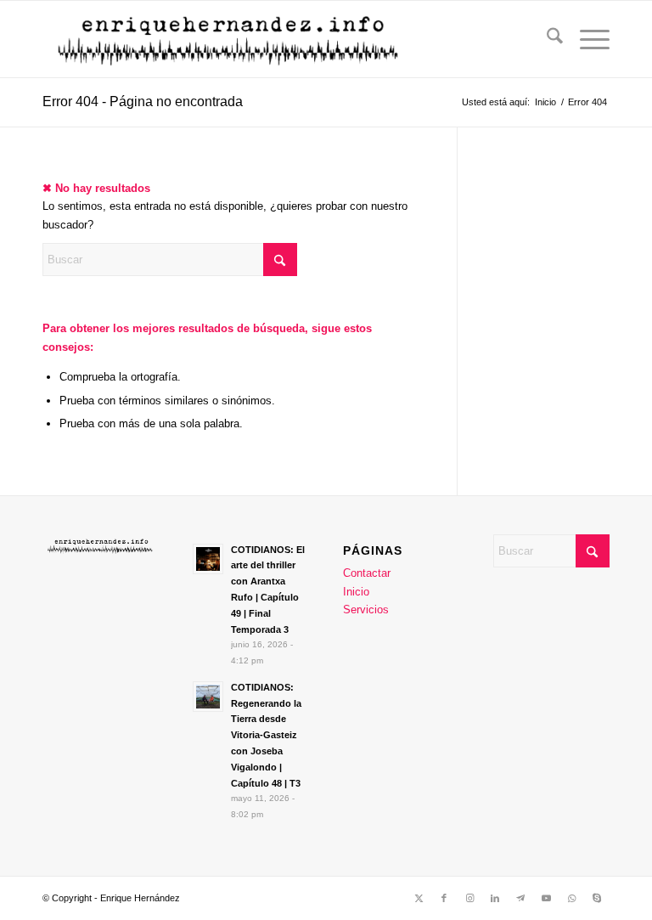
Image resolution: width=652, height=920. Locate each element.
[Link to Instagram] (469, 898)
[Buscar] (546, 39)
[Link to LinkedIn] (495, 898)
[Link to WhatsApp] (571, 898)
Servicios (366, 609)
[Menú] (586, 39)
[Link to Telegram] (520, 898)
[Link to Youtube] (546, 898)
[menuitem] (546, 39)
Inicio (356, 591)
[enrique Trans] (230, 39)
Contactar (367, 573)
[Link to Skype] (597, 898)
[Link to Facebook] (444, 898)
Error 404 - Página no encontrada (142, 101)
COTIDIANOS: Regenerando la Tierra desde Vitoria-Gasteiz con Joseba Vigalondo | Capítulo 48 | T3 (266, 735)
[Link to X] (418, 898)
